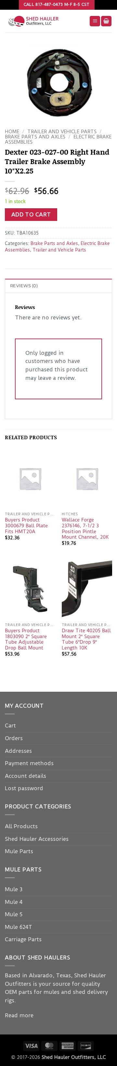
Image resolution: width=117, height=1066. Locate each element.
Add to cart (31, 215)
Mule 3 (13, 889)
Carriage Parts (23, 939)
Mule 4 (13, 902)
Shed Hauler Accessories (37, 839)
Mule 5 (13, 914)
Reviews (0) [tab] (24, 285)
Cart (10, 725)
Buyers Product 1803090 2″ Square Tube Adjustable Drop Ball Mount (26, 639)
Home (12, 132)
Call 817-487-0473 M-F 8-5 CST (57, 4)
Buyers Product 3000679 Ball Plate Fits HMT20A (26, 525)
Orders (14, 738)
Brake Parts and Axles (35, 137)
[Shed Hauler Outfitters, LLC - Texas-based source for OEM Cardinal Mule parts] (44, 21)
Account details (25, 776)
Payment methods (29, 763)
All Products (21, 826)
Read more (19, 1015)
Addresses (18, 751)
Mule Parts (19, 851)
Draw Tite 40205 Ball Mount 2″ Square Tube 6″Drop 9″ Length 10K (86, 639)
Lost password (24, 788)
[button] (95, 21)
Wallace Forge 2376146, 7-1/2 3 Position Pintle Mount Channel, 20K (85, 528)
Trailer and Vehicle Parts (62, 132)
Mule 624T (18, 927)
